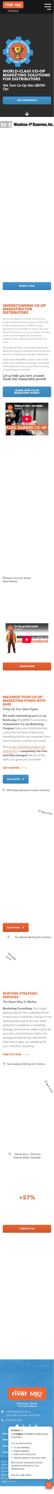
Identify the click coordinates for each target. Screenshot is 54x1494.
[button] (49, 1178)
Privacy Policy (8, 1475)
